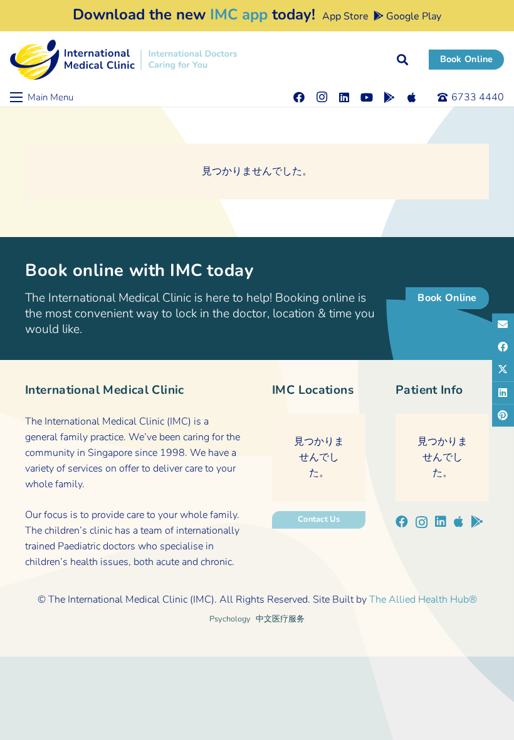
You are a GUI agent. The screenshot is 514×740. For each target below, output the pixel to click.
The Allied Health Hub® (423, 599)
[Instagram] (321, 97)
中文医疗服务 (280, 619)
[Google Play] (389, 97)
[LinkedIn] (344, 97)
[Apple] (412, 97)
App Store (344, 16)
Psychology (230, 619)
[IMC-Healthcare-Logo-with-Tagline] (123, 60)
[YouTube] (366, 97)
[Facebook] (299, 97)
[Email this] (503, 325)
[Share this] (503, 347)
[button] (402, 59)
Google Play (412, 16)
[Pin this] (503, 415)
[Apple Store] (458, 521)
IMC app (239, 14)
